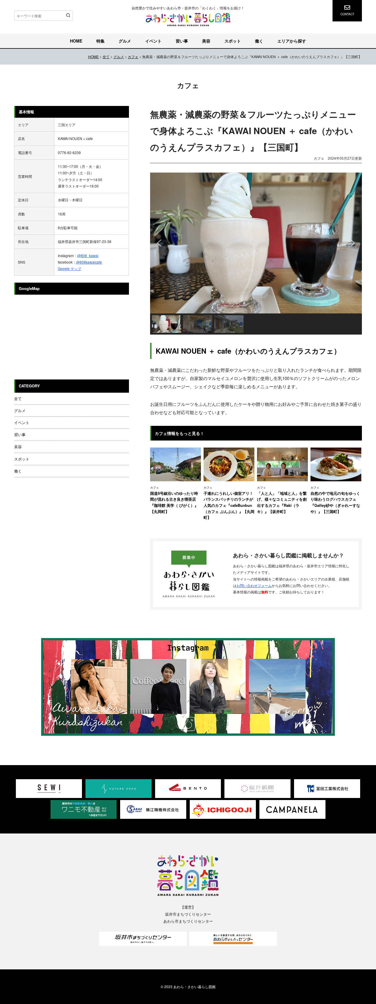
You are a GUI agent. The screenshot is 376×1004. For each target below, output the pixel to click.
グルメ (125, 41)
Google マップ (69, 268)
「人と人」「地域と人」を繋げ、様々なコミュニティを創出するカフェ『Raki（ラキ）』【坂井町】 (282, 502)
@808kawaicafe (89, 261)
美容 (206, 41)
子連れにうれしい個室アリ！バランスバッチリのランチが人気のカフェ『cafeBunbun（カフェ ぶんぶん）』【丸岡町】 (229, 505)
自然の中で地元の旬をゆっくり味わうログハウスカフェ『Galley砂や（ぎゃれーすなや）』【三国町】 (335, 502)
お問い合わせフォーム (254, 585)
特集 (100, 41)
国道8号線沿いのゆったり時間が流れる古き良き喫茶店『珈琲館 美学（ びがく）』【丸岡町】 (174, 502)
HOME (76, 41)
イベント (153, 41)
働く (259, 41)
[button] (159, 243)
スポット (232, 41)
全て (18, 398)
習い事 (182, 41)
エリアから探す (291, 41)
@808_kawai (87, 255)
